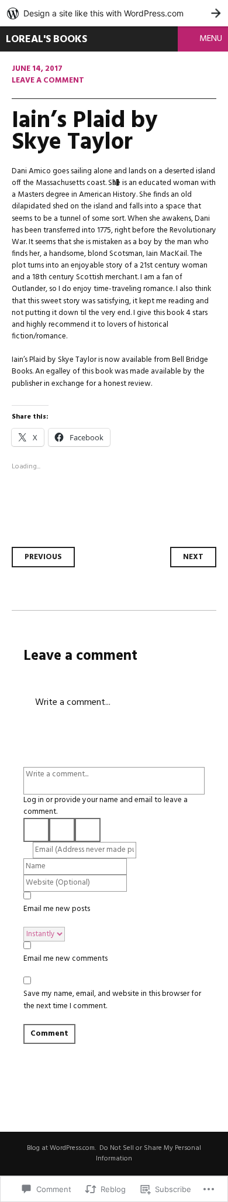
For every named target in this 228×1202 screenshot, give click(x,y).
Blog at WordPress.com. (61, 1148)
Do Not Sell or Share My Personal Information (148, 1153)
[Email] (88, 830)
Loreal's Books (46, 39)
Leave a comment (48, 80)
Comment (49, 1034)
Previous (43, 557)
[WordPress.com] (36, 830)
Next (193, 557)
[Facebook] (62, 830)
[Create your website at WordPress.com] (114, 13)
